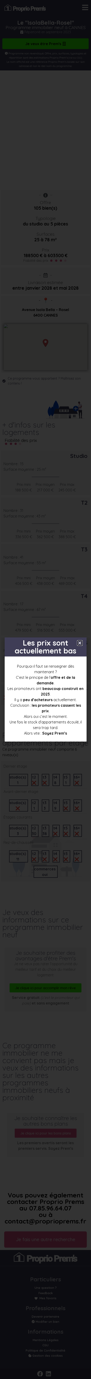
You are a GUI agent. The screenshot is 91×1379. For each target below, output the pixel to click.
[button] (80, 643)
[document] (45, 689)
